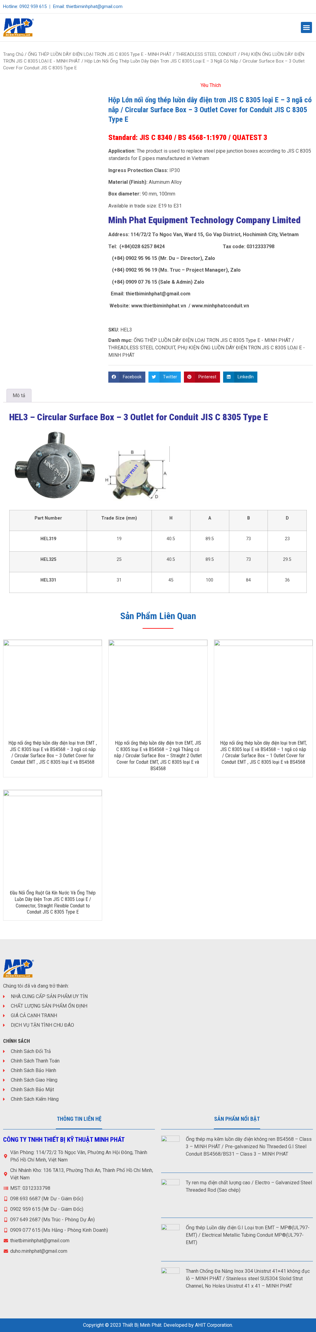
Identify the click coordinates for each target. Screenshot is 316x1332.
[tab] (18, 395)
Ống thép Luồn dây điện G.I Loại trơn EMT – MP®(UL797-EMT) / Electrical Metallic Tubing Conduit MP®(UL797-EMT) (248, 1235)
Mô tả (19, 395)
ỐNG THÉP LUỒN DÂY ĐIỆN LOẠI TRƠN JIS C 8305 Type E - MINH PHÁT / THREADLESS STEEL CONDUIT (132, 54)
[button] (306, 27)
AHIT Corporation (213, 1325)
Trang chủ (13, 54)
